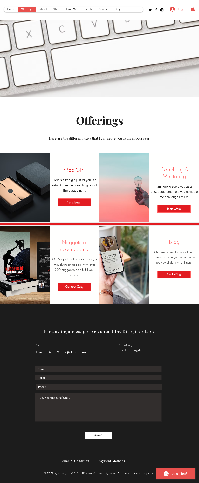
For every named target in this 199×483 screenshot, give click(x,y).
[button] (193, 9)
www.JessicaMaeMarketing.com (132, 473)
